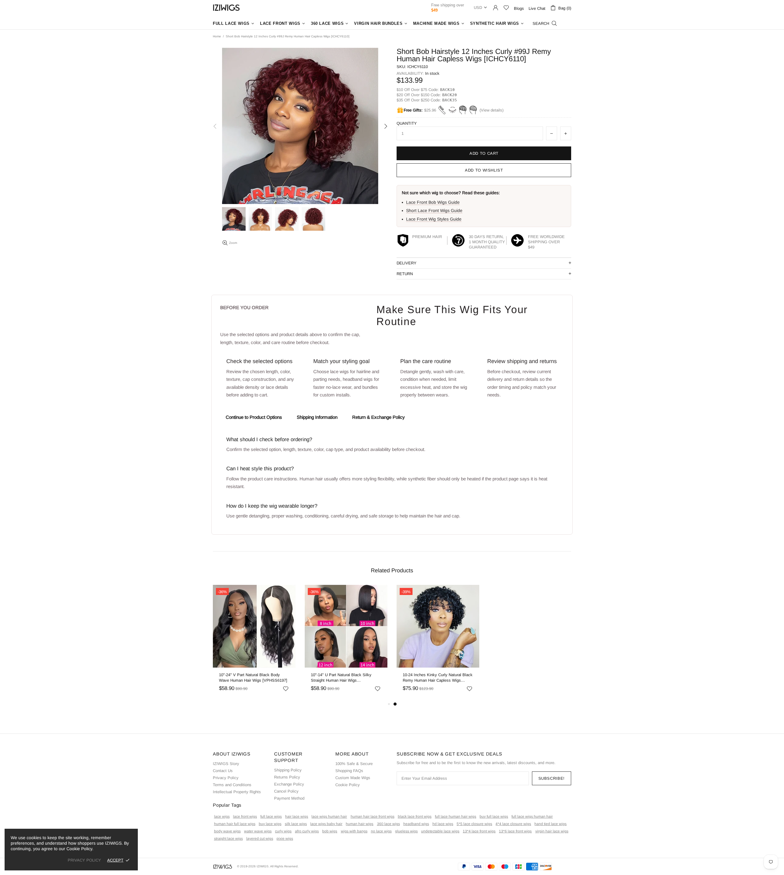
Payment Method (289, 798)
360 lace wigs (388, 824)
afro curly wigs (307, 831)
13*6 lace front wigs (515, 831)
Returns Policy (287, 777)
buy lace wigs (270, 824)
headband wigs (416, 824)
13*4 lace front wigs (479, 831)
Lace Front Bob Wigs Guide (433, 202)
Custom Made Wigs (352, 777)
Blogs (519, 8)
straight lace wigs (228, 838)
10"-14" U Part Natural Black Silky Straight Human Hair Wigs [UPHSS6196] (341, 677)
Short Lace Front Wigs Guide (434, 210)
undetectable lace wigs (440, 831)
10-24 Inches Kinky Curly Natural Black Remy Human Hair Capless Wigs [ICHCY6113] (438, 677)
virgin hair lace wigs (551, 831)
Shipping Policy (288, 770)
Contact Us (223, 770)
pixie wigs (285, 838)
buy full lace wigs (494, 816)
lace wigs (222, 816)
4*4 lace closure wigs (513, 824)
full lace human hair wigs (455, 816)
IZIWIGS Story (226, 763)
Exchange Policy (289, 784)
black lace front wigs (415, 816)
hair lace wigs (296, 816)
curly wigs (283, 831)
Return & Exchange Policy (378, 417)
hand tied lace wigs (550, 824)
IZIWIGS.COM (226, 7)
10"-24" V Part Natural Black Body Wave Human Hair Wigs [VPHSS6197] (253, 677)
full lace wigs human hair (532, 816)
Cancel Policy (286, 791)
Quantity (407, 123)
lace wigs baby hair (326, 824)
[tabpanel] (438, 642)
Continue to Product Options (254, 417)
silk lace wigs (296, 824)
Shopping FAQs (349, 770)
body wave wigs (227, 831)
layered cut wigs (259, 838)
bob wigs (329, 831)
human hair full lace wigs (234, 824)
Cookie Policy (347, 784)
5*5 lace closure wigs (474, 824)
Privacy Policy (226, 777)
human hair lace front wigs (372, 816)
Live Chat (537, 8)
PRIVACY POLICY (84, 860)
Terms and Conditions (232, 784)
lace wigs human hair (329, 816)
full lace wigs (271, 816)
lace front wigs (245, 816)
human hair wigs (359, 824)
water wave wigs (258, 831)
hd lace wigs (442, 824)
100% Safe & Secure (354, 763)
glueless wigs (406, 831)
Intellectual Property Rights (237, 792)
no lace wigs (381, 831)
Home (217, 36)
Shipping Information (317, 417)
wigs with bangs (354, 831)
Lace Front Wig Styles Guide (434, 219)
